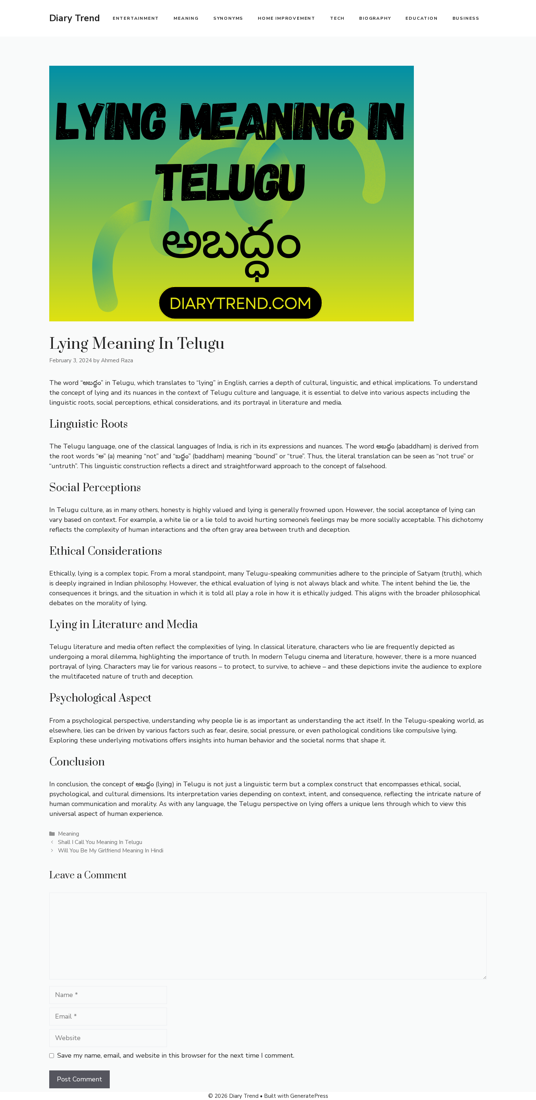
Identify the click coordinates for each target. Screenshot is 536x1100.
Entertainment (136, 18)
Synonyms (228, 18)
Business (466, 18)
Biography (375, 18)
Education (421, 18)
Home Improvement (286, 18)
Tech (337, 18)
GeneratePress (309, 1096)
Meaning (186, 18)
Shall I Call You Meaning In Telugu (100, 842)
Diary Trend (74, 18)
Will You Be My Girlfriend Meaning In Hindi (110, 850)
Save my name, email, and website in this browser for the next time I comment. (175, 1055)
